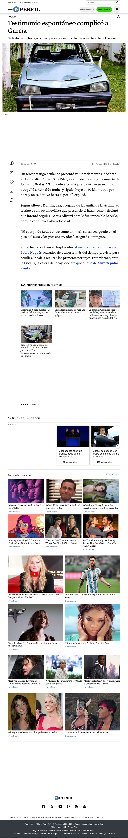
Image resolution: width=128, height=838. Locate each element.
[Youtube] (60, 806)
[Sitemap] (84, 806)
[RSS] (76, 806)
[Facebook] (43, 807)
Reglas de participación (82, 817)
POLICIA (12, 16)
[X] (52, 807)
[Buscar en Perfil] (117, 2)
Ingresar (89, 9)
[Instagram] (68, 807)
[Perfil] (64, 799)
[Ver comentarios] (118, 17)
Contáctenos (44, 817)
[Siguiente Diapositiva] (118, 446)
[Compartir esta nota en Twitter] (12, 172)
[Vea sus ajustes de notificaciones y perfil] (117, 9)
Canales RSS (15, 817)
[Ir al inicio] (26, 9)
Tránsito (98, 817)
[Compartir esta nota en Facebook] (12, 163)
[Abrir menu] (10, 9)
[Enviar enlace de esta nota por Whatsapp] (12, 182)
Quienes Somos (30, 817)
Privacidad (57, 817)
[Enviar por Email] (12, 191)
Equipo (67, 817)
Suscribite (104, 9)
